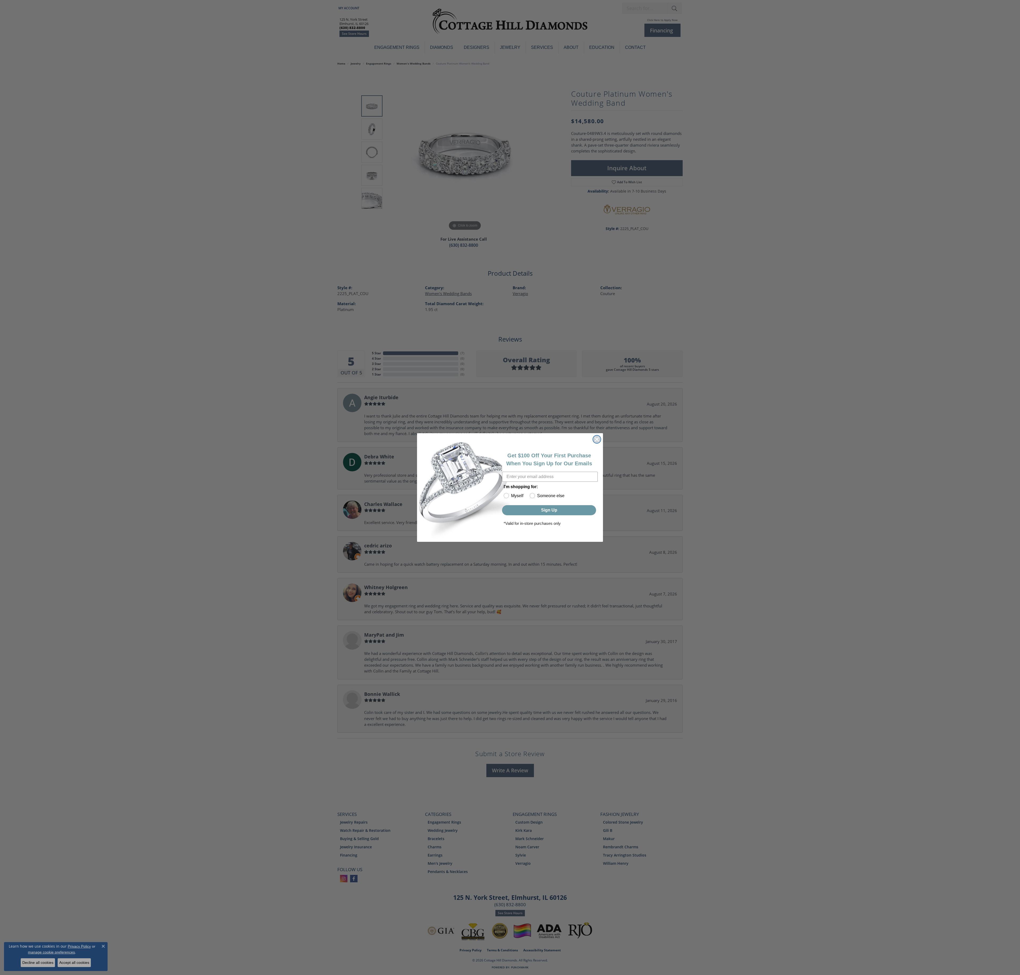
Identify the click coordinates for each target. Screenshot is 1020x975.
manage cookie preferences (51, 952)
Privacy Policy (79, 946)
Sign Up (549, 510)
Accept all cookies (74, 962)
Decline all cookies (37, 962)
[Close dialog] (597, 439)
